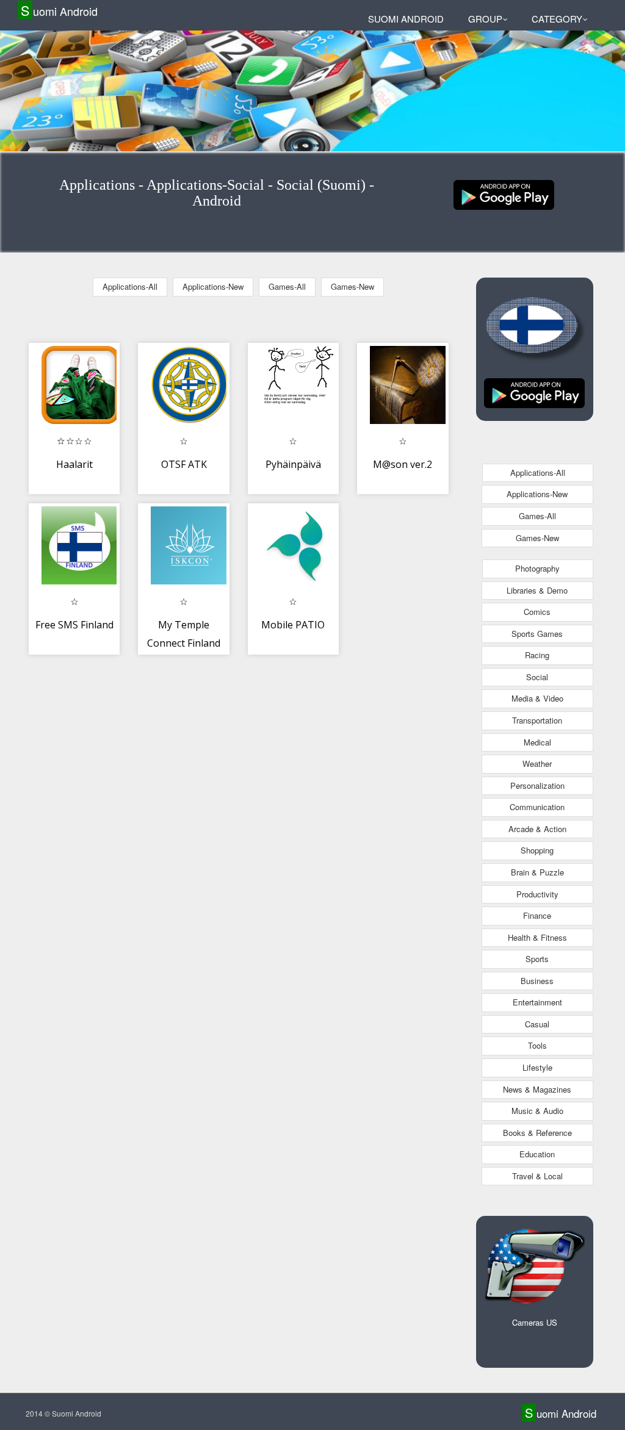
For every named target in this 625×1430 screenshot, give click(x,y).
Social (537, 677)
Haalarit (74, 464)
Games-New (352, 286)
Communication (537, 807)
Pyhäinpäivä (293, 464)
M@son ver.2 (402, 464)
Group (485, 18)
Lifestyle (537, 1067)
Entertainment (537, 1002)
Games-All (287, 286)
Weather (537, 763)
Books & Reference (537, 1132)
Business (537, 980)
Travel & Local (537, 1176)
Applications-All (130, 286)
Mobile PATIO (293, 624)
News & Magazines (537, 1089)
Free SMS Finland (74, 624)
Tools (537, 1045)
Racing (537, 655)
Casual (537, 1024)
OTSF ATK (184, 464)
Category (557, 18)
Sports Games (537, 633)
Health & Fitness (537, 937)
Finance (537, 915)
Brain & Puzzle (537, 872)
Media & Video (537, 698)
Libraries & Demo (537, 590)
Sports (537, 959)
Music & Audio (537, 1110)
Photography (537, 568)
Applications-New (213, 286)
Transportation (537, 720)
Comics (537, 611)
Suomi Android (59, 10)
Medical (537, 742)
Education (537, 1154)
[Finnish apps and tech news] (503, 193)
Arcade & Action (537, 829)
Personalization (537, 785)
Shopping (537, 850)
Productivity (537, 894)
